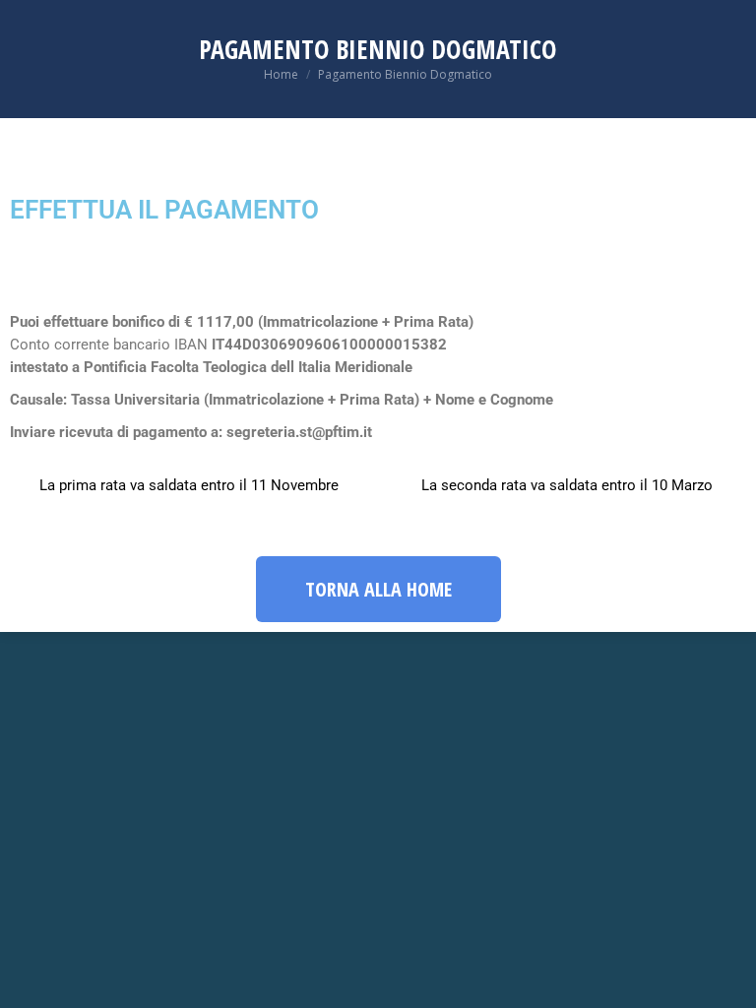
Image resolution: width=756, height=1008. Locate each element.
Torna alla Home (378, 589)
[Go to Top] (726, 978)
